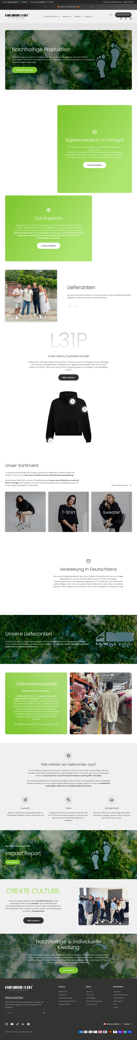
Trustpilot (24, 2)
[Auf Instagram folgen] (6, 1024)
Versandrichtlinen (119, 998)
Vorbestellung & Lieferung (67, 1001)
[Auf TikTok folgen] (17, 1024)
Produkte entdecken (24, 70)
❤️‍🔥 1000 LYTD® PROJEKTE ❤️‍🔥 (68, 7)
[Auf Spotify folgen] (28, 1024)
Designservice (63, 991)
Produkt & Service (51, 16)
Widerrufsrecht (118, 1001)
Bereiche (66, 16)
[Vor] (92, 7)
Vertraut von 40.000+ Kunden (112, 2)
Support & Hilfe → (128, 2)
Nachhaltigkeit (90, 998)
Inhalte (77, 16)
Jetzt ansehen (12, 862)
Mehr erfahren (68, 377)
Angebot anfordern (123, 15)
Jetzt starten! (68, 970)
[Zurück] (44, 7)
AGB (114, 1004)
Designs (87, 16)
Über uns (89, 991)
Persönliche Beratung (65, 998)
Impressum (117, 991)
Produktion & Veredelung (94, 1001)
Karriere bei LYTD (91, 1004)
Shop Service (63, 995)
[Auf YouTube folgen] (12, 1024)
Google (51, 2)
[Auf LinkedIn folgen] (23, 1024)
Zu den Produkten (94, 165)
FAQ (110, 15)
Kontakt (116, 1007)
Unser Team (90, 995)
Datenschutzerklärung (120, 995)
